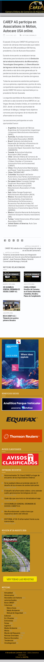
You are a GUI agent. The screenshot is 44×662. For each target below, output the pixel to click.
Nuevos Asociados (11, 638)
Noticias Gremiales (29, 35)
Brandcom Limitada (14, 653)
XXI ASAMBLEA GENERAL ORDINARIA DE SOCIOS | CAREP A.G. (11, 289)
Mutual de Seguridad (15, 613)
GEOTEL (25, 657)
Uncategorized (10, 643)
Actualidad (8, 593)
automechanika (10, 600)
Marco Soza (11, 608)
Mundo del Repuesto (12, 633)
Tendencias (8, 640)
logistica (7, 626)
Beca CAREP (9, 303)
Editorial (7, 616)
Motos (6, 631)
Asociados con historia (13, 598)
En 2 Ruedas (9, 618)
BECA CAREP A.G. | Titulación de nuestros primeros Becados (11, 318)
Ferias (6, 623)
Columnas (8, 605)
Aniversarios (9, 595)
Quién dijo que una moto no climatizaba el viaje (22, 498)
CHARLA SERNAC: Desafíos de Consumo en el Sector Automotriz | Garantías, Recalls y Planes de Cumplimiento (32, 291)
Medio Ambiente (13, 610)
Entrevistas (8, 621)
